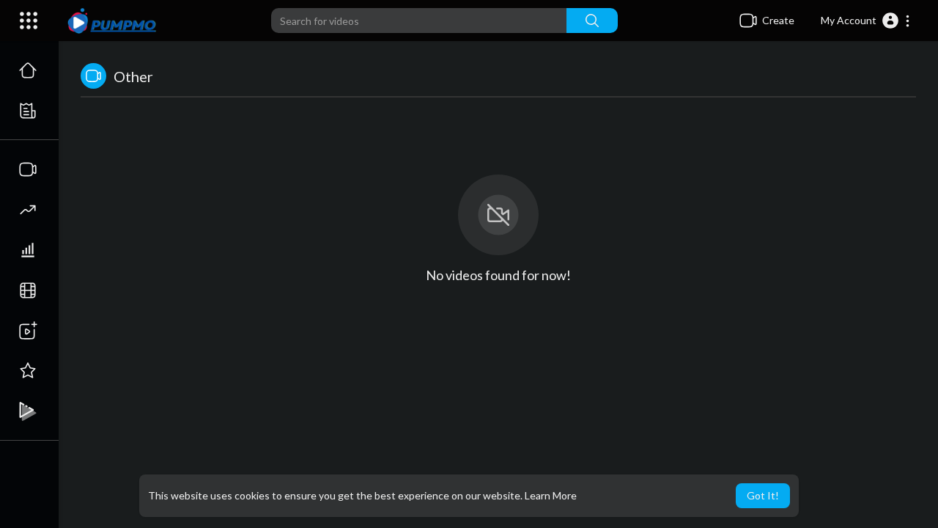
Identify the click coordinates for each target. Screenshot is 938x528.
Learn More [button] (551, 495)
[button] (866, 20)
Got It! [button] (763, 495)
